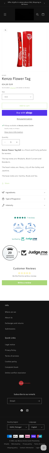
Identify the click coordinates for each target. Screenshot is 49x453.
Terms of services (12, 356)
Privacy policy (27, 444)
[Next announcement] (44, 3)
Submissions (10, 329)
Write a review (24, 282)
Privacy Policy (10, 350)
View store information (13, 132)
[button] (5, 14)
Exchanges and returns (14, 323)
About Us (9, 317)
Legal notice (10, 344)
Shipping (12, 88)
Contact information (27, 448)
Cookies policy (11, 361)
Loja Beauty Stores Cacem (23, 441)
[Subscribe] (39, 401)
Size (3, 92)
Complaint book (11, 367)
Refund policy (15, 444)
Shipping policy (12, 448)
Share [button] (7, 183)
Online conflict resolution (15, 373)
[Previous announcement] (4, 3)
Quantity (5, 137)
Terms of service (39, 444)
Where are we (10, 312)
